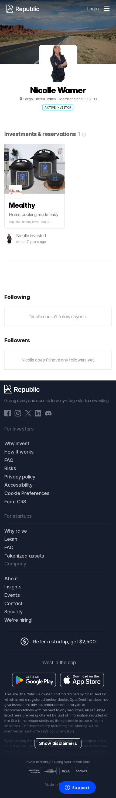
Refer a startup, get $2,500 (64, 641)
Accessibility (18, 485)
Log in (93, 8)
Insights (13, 586)
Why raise (15, 531)
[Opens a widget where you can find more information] (77, 788)
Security (13, 611)
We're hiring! (18, 620)
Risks (10, 468)
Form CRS (15, 501)
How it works (19, 452)
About (11, 578)
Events (12, 595)
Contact (13, 603)
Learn (10, 539)
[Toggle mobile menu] (107, 8)
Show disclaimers (58, 743)
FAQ (8, 460)
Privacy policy (19, 477)
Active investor (58, 107)
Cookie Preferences (27, 493)
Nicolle (22, 235)
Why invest (16, 443)
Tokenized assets (24, 556)
